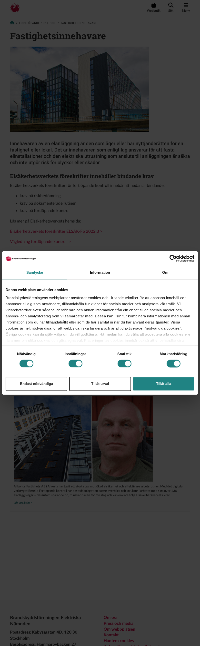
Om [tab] (165, 272)
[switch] (75, 363)
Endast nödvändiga (36, 384)
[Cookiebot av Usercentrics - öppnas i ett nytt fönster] (173, 258)
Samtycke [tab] (34, 272)
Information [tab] (100, 272)
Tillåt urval (100, 384)
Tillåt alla (163, 384)
